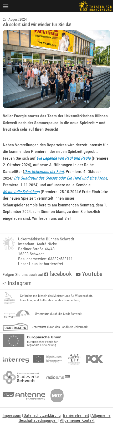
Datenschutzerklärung (42, 415)
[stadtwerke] (21, 377)
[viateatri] (74, 359)
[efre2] (32, 340)
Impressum (12, 415)
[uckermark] (15, 327)
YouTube (91, 273)
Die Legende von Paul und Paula (64, 158)
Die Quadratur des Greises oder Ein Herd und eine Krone (60, 178)
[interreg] (32, 359)
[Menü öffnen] (6, 6)
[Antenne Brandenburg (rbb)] (24, 396)
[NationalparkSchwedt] (17, 314)
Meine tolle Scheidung (21, 191)
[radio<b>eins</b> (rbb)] (57, 377)
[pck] (94, 359)
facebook (60, 273)
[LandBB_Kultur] (9, 298)
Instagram (19, 283)
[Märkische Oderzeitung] (57, 395)
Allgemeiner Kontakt (77, 420)
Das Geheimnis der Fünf (44, 171)
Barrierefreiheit (76, 415)
